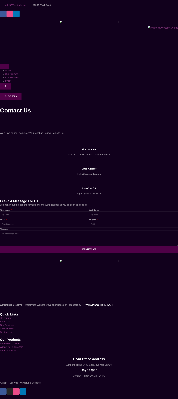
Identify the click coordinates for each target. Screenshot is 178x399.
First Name (5, 210)
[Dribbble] (10, 14)
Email (3, 219)
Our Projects (11, 74)
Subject (92, 219)
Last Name (94, 210)
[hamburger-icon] (4, 66)
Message (4, 229)
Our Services (12, 77)
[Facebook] (3, 14)
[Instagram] (10, 391)
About (8, 70)
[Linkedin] (16, 14)
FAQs (8, 81)
